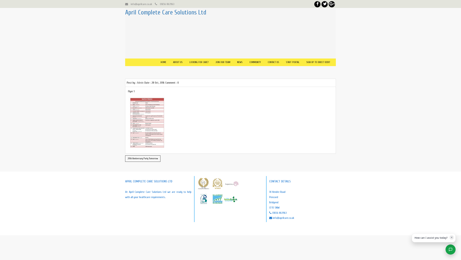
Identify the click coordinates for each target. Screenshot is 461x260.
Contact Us (273, 62)
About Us (178, 62)
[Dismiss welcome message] (451, 237)
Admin (140, 82)
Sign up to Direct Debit (318, 62)
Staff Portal (292, 62)
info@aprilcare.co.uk (141, 4)
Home (163, 62)
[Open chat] (451, 249)
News (240, 62)
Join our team (223, 62)
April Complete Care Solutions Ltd (165, 12)
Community (255, 62)
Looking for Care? (199, 62)
